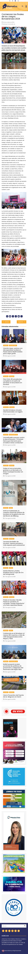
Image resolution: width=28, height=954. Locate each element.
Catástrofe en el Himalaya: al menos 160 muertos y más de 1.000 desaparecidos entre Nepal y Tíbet (13, 636)
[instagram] (18, 0)
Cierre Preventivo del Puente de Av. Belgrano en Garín (13, 696)
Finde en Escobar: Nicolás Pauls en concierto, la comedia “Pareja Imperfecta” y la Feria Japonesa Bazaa (14, 602)
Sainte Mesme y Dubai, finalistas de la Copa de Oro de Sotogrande (13, 572)
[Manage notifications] (3, 951)
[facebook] (12, 0)
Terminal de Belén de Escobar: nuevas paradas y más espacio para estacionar (14, 543)
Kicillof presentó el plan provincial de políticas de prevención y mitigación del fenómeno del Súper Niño (13, 666)
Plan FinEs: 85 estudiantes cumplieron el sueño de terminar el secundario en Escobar (12, 381)
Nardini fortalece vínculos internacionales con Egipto (13, 411)
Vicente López (13, 345)
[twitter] (9, 0)
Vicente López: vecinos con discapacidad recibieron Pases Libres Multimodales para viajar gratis (12, 350)
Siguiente (20, 322)
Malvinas (6, 407)
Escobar (6, 376)
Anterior (7, 322)
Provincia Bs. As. (11, 24)
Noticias (5, 24)
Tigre (11, 508)
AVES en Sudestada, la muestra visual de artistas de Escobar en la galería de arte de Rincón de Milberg (13, 513)
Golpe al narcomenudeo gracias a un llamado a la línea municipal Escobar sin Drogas (13, 471)
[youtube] (15, 0)
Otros (11, 568)
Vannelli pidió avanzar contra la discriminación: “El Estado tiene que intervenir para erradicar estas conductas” (13, 440)
